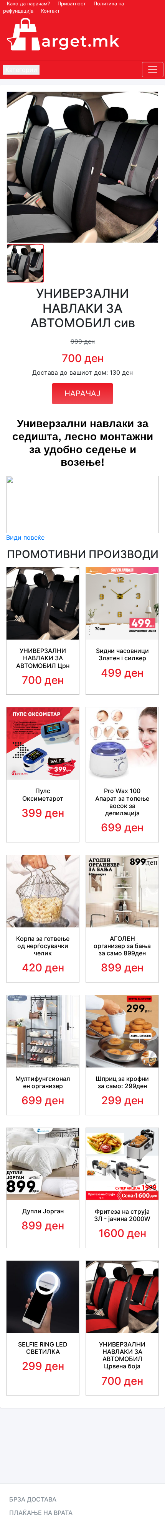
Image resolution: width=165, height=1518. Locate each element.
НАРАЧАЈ (82, 393)
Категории (21, 69)
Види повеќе (25, 537)
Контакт (50, 11)
